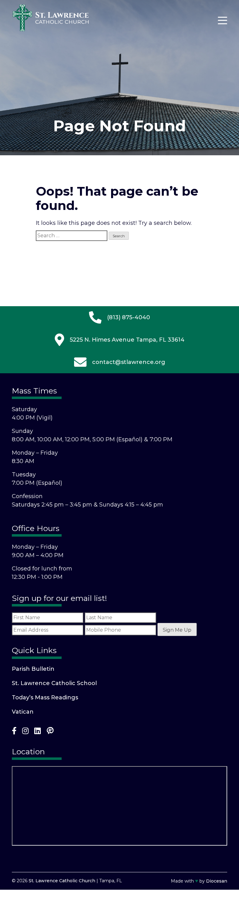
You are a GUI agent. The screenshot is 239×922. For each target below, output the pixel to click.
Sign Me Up (177, 630)
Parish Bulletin (33, 668)
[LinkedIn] (37, 732)
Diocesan (216, 881)
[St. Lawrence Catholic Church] (51, 29)
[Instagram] (25, 732)
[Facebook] (14, 732)
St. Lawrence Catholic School (54, 683)
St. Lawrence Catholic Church (62, 880)
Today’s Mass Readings (45, 697)
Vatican (23, 711)
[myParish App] (50, 732)
